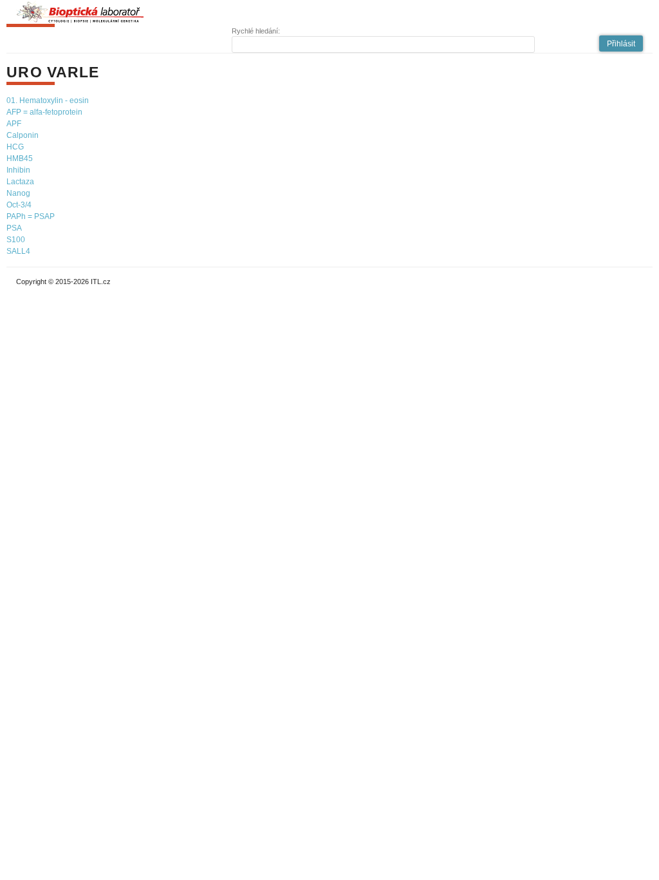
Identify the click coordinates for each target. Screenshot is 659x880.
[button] (621, 43)
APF (13, 123)
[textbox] (383, 44)
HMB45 (19, 158)
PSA (14, 228)
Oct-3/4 (19, 204)
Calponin (22, 135)
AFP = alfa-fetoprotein (44, 112)
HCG (15, 146)
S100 (15, 239)
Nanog (18, 193)
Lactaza (20, 181)
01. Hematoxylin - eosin (47, 100)
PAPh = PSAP (30, 216)
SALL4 (18, 251)
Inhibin (18, 170)
